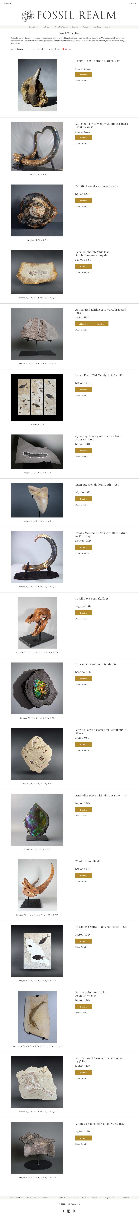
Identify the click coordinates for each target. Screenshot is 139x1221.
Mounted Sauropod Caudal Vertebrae (99, 1123)
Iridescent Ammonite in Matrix (95, 664)
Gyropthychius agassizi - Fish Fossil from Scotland (98, 437)
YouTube (73, 1211)
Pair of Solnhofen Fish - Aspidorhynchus (91, 994)
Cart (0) (132, 3)
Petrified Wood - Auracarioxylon (96, 186)
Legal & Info (111, 1198)
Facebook (63, 1211)
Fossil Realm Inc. (72, 1204)
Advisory (47, 27)
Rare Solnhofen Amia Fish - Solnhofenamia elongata (93, 253)
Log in (107, 27)
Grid (59, 49)
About (86, 27)
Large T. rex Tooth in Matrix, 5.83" (97, 60)
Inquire (83, 75)
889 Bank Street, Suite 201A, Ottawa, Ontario (29, 1198)
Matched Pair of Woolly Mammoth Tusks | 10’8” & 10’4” (101, 125)
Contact (97, 27)
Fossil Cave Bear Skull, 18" (92, 598)
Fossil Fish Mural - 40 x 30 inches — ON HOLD (101, 928)
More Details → (82, 80)
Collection (34, 27)
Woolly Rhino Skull (87, 861)
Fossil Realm (59, 1198)
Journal (75, 27)
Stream (68, 49)
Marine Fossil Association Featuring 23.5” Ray (99, 1059)
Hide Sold (40, 49)
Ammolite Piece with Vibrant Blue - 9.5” (101, 795)
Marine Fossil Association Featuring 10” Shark (101, 731)
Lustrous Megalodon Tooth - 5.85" (97, 484)
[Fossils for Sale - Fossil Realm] (69, 8)
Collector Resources (91, 1198)
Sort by (13, 49)
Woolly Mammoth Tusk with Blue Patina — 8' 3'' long (101, 534)
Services (74, 1198)
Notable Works (61, 27)
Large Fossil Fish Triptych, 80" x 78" (98, 375)
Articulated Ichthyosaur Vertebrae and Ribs (100, 311)
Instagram (68, 1211)
